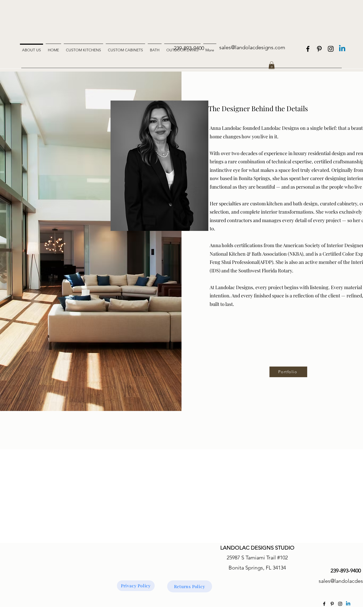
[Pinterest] (319, 49)
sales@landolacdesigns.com (252, 47)
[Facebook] (308, 49)
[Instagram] (331, 49)
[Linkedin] (342, 49)
